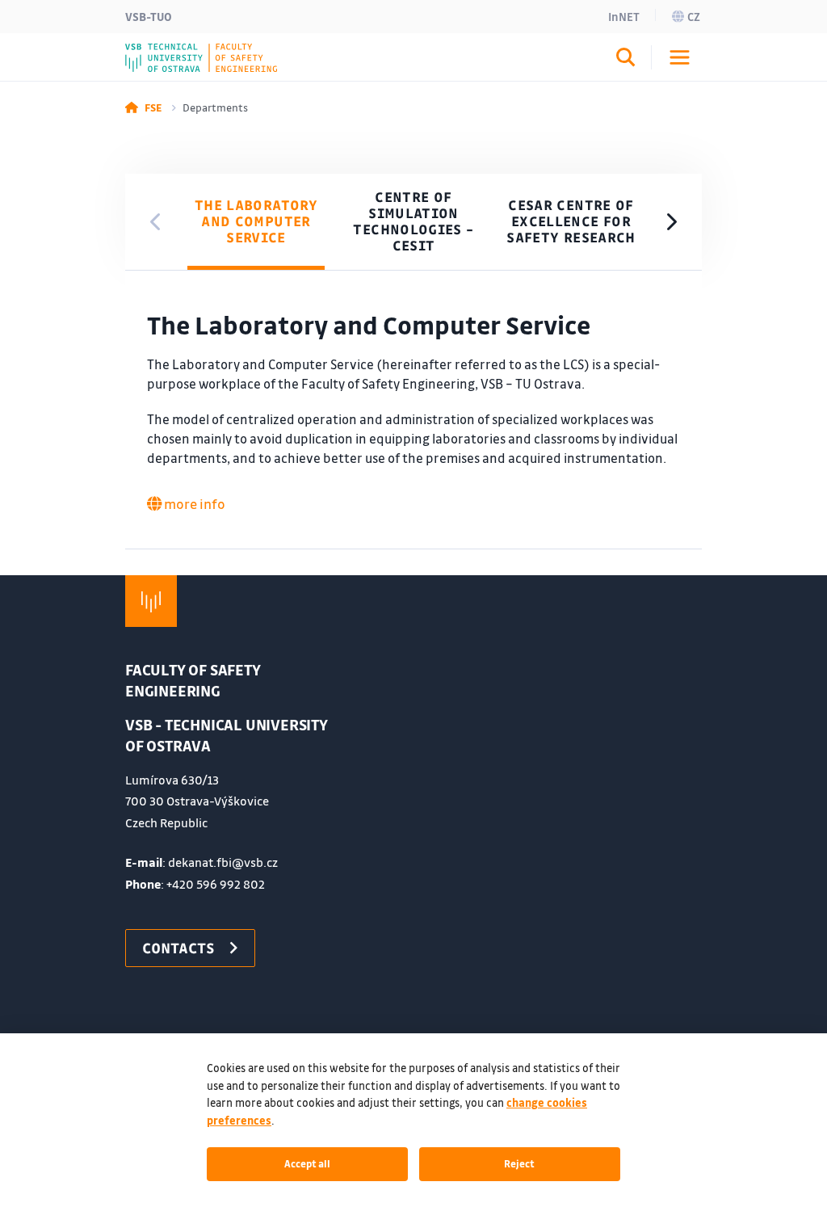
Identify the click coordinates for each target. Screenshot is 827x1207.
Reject (519, 1163)
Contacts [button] (178, 948)
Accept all (307, 1163)
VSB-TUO (148, 16)
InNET (624, 16)
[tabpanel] (413, 410)
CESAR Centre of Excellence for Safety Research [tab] (570, 221)
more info (193, 503)
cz (693, 16)
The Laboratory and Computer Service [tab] (256, 221)
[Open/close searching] (626, 60)
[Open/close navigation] (679, 57)
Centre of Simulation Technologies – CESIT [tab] (413, 221)
